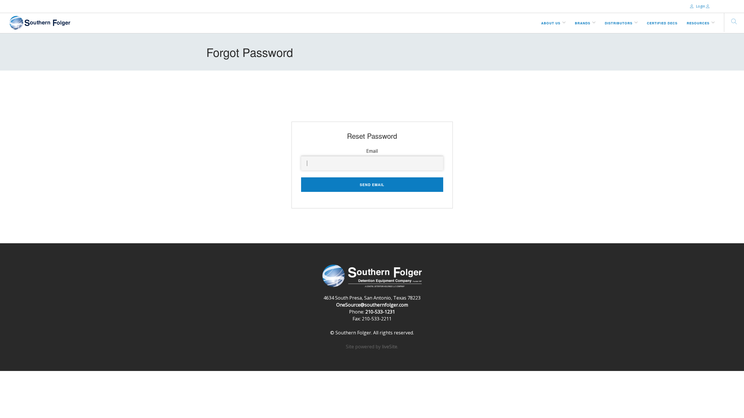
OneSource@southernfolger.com (372, 305)
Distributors (618, 23)
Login (700, 6)
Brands (582, 23)
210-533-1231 (380, 312)
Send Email (372, 184)
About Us (550, 23)
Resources (698, 23)
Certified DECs (662, 23)
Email (372, 151)
